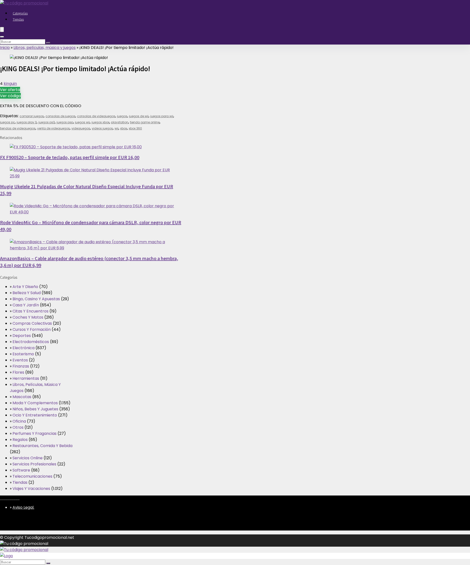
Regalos (20, 439)
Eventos (20, 360)
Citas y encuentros (30, 311)
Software (21, 470)
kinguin (10, 83)
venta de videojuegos (53, 128)
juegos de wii (139, 116)
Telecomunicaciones (32, 476)
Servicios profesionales (34, 464)
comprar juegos (32, 116)
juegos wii (82, 122)
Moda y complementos (35, 403)
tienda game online (145, 122)
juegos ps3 (46, 122)
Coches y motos (27, 317)
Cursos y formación (31, 329)
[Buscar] (48, 43)
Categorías (20, 13)
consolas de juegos (60, 116)
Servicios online (27, 458)
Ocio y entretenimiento (34, 415)
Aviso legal (23, 507)
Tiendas (18, 19)
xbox (123, 128)
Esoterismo (23, 354)
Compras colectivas (32, 323)
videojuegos (80, 128)
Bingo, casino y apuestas (36, 299)
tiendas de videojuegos (17, 128)
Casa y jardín (25, 305)
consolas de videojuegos (96, 116)
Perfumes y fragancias (34, 433)
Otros (18, 427)
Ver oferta (10, 89)
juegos (122, 116)
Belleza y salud (26, 293)
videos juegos (102, 128)
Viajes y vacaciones (31, 488)
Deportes (21, 335)
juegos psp (65, 122)
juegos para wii (161, 116)
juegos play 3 (27, 122)
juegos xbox (100, 122)
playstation (119, 122)
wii (116, 128)
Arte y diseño (25, 286)
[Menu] (2, 29)
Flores (18, 372)
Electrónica (23, 348)
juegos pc (7, 122)
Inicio (5, 47)
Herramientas (25, 378)
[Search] (2, 36)
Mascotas (21, 397)
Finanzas (20, 366)
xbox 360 (135, 128)
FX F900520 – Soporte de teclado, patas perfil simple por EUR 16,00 (69, 157)
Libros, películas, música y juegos (44, 47)
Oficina (19, 421)
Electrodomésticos (30, 342)
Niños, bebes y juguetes (35, 409)
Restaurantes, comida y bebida (42, 446)
